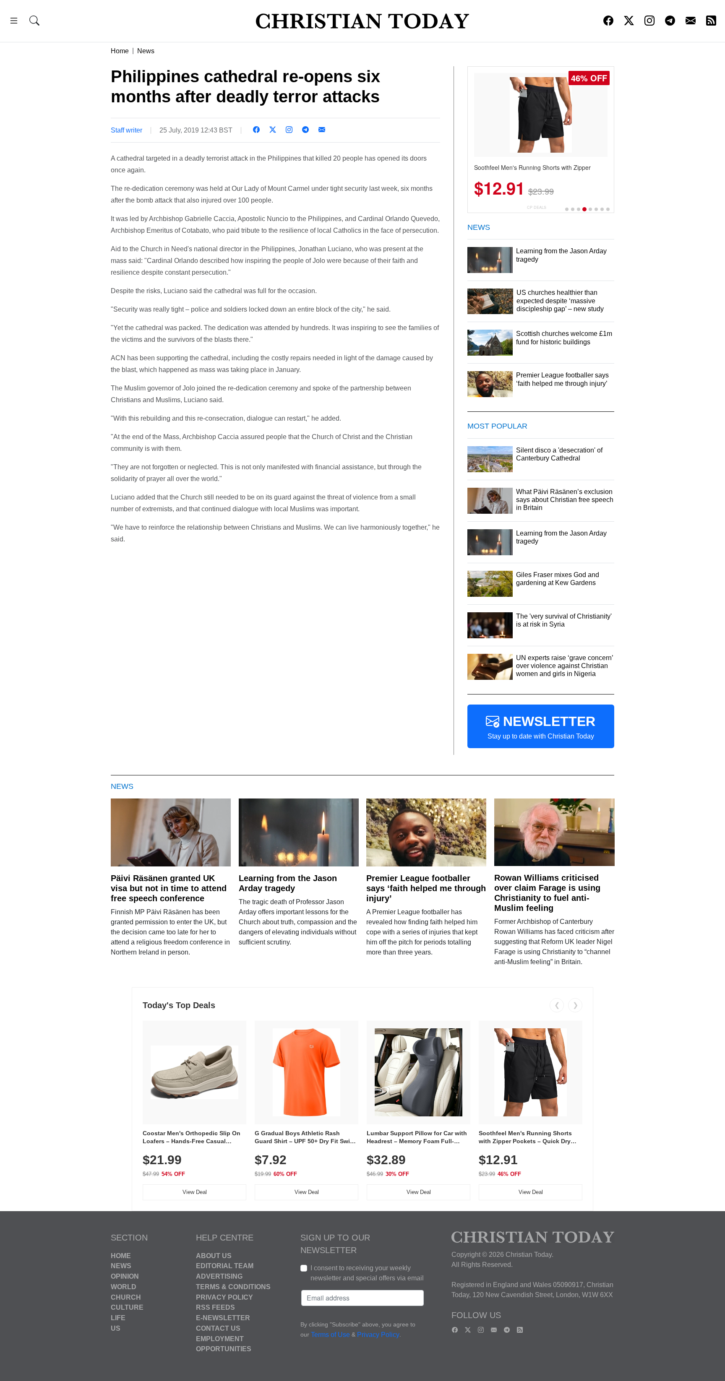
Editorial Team (224, 1265)
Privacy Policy (224, 1296)
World (123, 1286)
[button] (14, 22)
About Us (214, 1255)
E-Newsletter (223, 1317)
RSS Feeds (215, 1307)
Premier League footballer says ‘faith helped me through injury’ (426, 888)
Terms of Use (330, 1334)
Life (118, 1317)
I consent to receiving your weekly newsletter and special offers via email (367, 1273)
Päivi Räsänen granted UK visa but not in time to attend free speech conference (169, 888)
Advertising (219, 1276)
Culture (127, 1307)
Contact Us (218, 1328)
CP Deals (536, 207)
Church (126, 1296)
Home (120, 51)
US (115, 1328)
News (145, 51)
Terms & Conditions (233, 1286)
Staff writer (126, 130)
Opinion (125, 1276)
